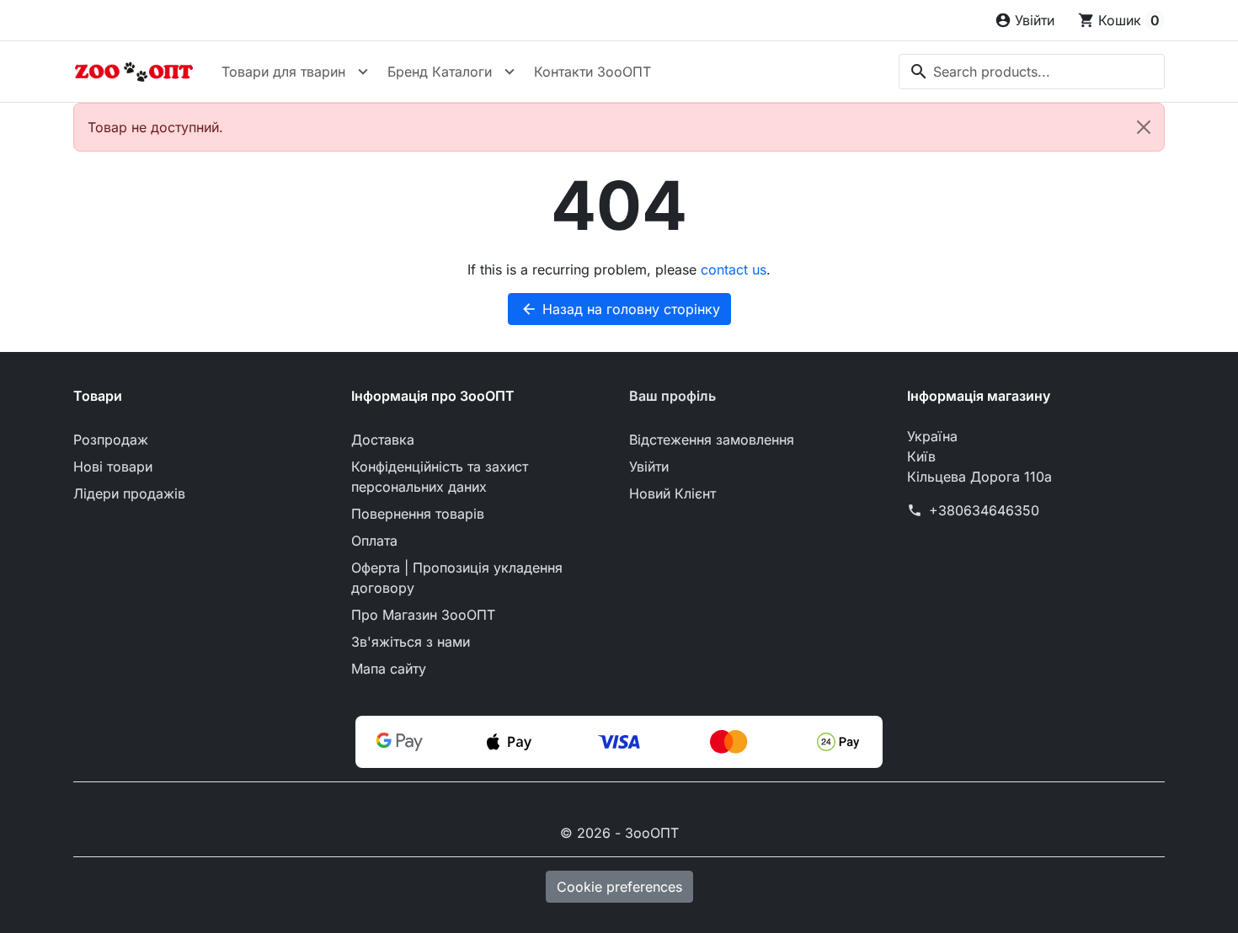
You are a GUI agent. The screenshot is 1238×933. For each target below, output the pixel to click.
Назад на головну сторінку (620, 309)
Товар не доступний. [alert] (155, 127)
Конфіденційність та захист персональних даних (439, 476)
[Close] (1143, 127)
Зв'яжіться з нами (410, 641)
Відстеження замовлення (711, 439)
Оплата (374, 540)
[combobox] (1032, 71)
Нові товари (112, 466)
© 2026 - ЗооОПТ (619, 832)
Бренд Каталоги (439, 71)
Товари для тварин (283, 71)
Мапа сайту (388, 668)
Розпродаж (110, 439)
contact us (733, 269)
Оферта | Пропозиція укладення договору (457, 577)
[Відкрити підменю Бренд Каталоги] (509, 72)
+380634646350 (984, 510)
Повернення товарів (417, 513)
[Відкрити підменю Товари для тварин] (363, 72)
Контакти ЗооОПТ (592, 71)
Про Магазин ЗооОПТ (423, 614)
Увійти (649, 466)
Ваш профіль (672, 395)
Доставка (382, 439)
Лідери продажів (129, 493)
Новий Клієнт (672, 493)
